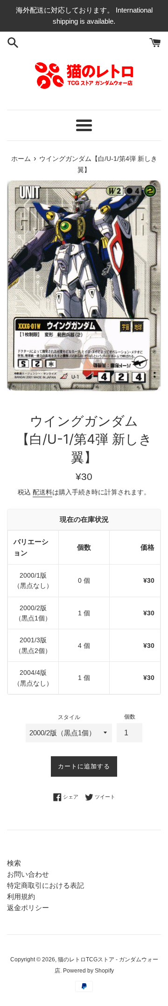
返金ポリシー (28, 908)
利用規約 (21, 896)
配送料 (42, 492)
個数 (129, 716)
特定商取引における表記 (45, 885)
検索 (14, 863)
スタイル (69, 717)
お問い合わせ (28, 874)
